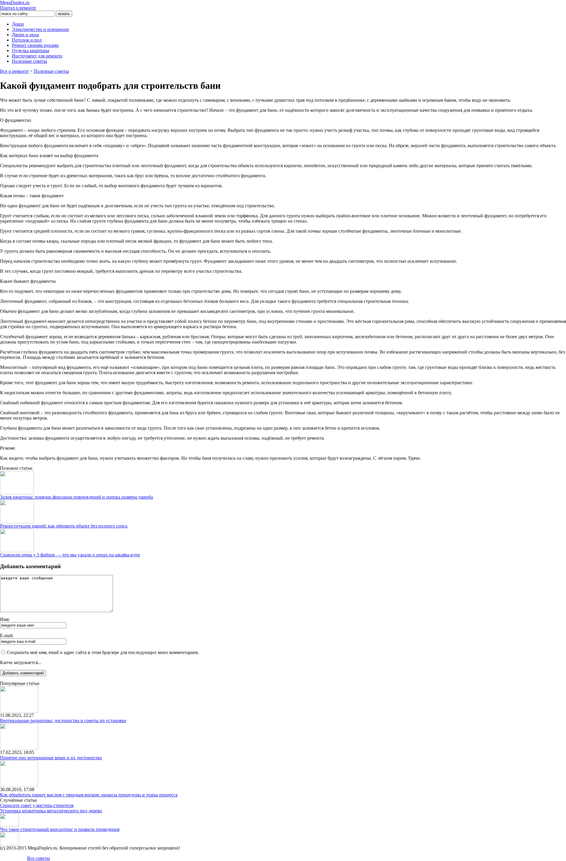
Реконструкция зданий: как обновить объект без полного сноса (63, 525)
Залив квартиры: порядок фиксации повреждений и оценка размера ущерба (76, 496)
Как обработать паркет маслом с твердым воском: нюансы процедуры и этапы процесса (88, 794)
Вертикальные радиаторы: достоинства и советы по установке (63, 720)
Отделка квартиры (30, 50)
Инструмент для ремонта (37, 55)
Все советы (38, 858)
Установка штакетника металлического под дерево (51, 810)
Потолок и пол (27, 39)
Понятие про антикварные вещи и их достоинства (51, 757)
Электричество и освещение (40, 29)
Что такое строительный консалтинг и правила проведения (59, 829)
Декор (18, 24)
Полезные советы (29, 61)
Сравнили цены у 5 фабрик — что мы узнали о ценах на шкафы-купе (70, 554)
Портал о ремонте (18, 5)
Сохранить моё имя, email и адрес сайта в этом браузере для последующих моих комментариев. (103, 652)
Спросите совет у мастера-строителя (36, 805)
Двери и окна (25, 34)
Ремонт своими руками (35, 45)
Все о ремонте (14, 71)
